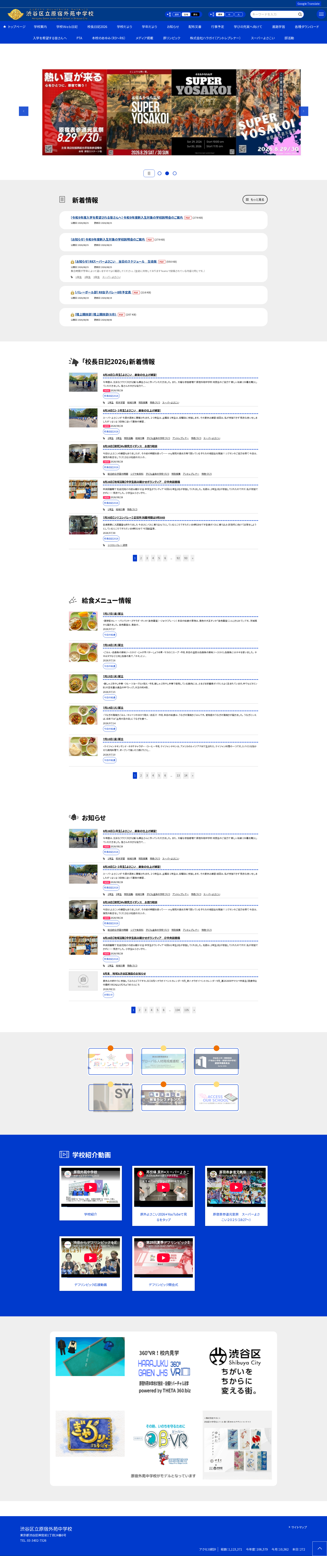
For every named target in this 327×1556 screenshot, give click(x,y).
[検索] (300, 13)
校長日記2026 (97, 26)
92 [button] (178, 558)
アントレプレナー (180, 438)
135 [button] (186, 1010)
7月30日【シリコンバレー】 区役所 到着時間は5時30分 (134, 517)
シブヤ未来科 (136, 473)
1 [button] (159, 173)
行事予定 (217, 26)
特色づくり (155, 402)
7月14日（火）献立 (113, 707)
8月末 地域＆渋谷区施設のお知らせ (124, 973)
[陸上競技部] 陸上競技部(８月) (96, 314)
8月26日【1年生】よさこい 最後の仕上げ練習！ (130, 375)
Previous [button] (23, 111)
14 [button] (185, 775)
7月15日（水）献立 (113, 676)
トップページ (17, 26)
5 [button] (159, 558)
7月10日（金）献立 (113, 739)
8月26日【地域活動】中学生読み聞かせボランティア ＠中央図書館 (141, 482)
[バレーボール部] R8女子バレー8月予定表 (103, 292)
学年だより (149, 26)
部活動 (289, 38)
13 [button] (178, 775)
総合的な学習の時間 (118, 473)
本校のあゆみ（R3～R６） (109, 38)
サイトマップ (299, 1527)
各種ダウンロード (307, 26)
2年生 (87, 277)
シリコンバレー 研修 (117, 544)
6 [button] (165, 558)
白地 (186, 14)
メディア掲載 (144, 38)
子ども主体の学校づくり (158, 438)
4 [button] (153, 558)
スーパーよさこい (263, 38)
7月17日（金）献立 (113, 613)
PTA (79, 38)
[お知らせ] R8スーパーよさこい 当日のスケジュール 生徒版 (116, 261)
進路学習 (278, 26)
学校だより (124, 26)
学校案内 (40, 26)
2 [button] (167, 173)
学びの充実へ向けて (248, 26)
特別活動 (128, 438)
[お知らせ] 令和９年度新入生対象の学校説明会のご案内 (108, 239)
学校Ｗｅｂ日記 (67, 26)
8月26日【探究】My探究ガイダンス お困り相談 (130, 446)
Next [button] (303, 111)
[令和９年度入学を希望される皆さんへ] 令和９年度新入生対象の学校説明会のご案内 (127, 217)
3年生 (96, 277)
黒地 (195, 14)
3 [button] (175, 173)
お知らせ (173, 26)
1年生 (79, 277)
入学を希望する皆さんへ (50, 38)
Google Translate (308, 3)
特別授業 (143, 402)
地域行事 (131, 402)
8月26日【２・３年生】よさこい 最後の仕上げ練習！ (132, 410)
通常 (177, 14)
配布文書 (194, 26)
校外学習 (120, 402)
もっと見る (257, 199)
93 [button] (185, 558)
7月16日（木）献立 (113, 645)
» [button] (192, 558)
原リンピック (171, 38)
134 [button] (177, 1010)
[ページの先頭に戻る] (320, 1549)
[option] (163, 109)
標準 (220, 14)
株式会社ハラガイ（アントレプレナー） (215, 38)
